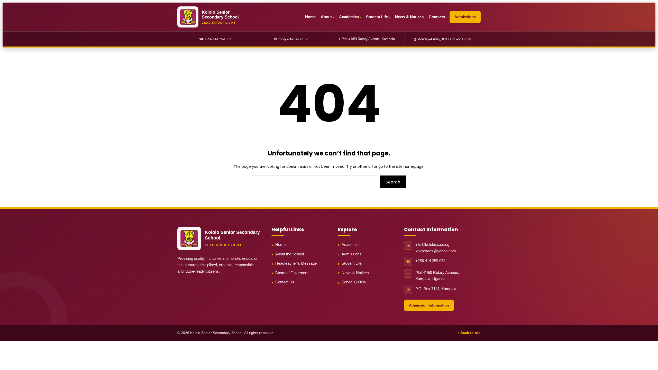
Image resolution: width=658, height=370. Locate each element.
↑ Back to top (469, 333)
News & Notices (409, 17)
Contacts (437, 17)
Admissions (465, 17)
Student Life (377, 17)
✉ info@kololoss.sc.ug (291, 39)
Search (393, 182)
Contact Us (284, 282)
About (326, 17)
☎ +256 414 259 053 (215, 39)
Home (310, 17)
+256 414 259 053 (430, 261)
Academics (349, 17)
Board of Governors (291, 273)
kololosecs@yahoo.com (435, 251)
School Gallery (354, 282)
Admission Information (429, 305)
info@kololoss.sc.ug (432, 245)
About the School (289, 254)
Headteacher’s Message (296, 263)
